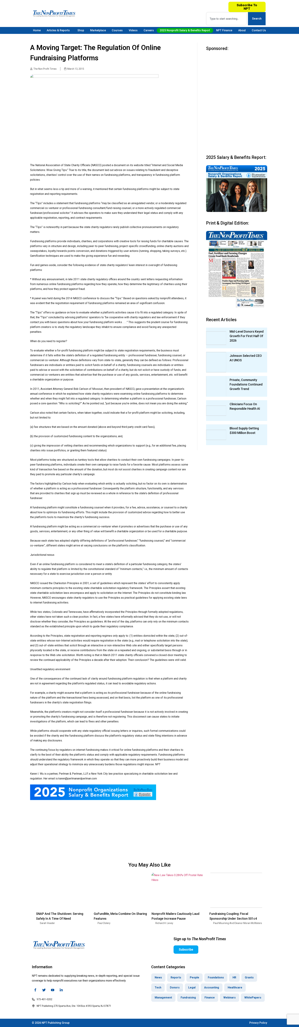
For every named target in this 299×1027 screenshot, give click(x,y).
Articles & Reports (58, 30)
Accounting (211, 987)
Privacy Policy (258, 1022)
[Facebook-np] (35, 990)
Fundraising (188, 997)
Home (37, 30)
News (158, 977)
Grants (249, 977)
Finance (210, 997)
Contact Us (259, 30)
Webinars (229, 997)
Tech (158, 987)
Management (163, 997)
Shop (81, 30)
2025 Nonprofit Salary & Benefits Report (185, 30)
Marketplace (98, 30)
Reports (176, 977)
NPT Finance (224, 30)
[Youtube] (52, 990)
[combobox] (226, 18)
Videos (133, 30)
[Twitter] (43, 990)
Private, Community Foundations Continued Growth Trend (246, 384)
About (242, 30)
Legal (192, 987)
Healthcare (235, 987)
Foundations (216, 977)
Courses (117, 30)
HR (234, 977)
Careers (149, 30)
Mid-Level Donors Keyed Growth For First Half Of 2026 (247, 336)
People (194, 977)
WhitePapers (252, 997)
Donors (175, 987)
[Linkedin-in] (61, 990)
